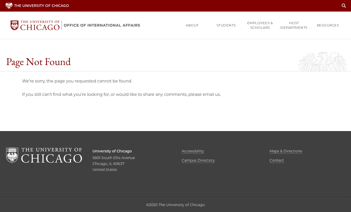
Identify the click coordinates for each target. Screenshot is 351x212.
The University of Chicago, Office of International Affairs (75, 25)
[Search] (344, 6)
